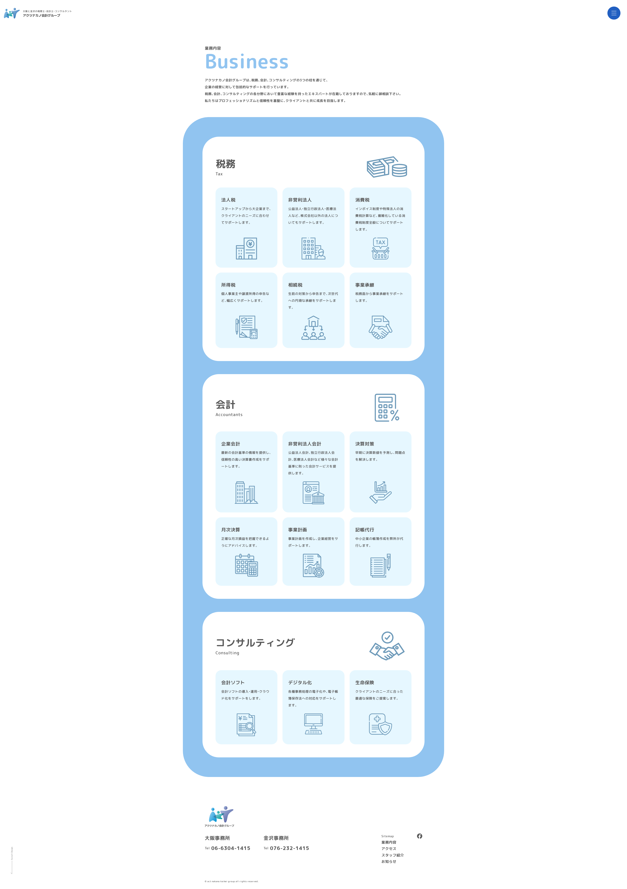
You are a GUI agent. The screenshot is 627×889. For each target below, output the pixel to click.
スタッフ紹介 (392, 855)
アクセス (388, 848)
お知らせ (388, 861)
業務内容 (388, 842)
